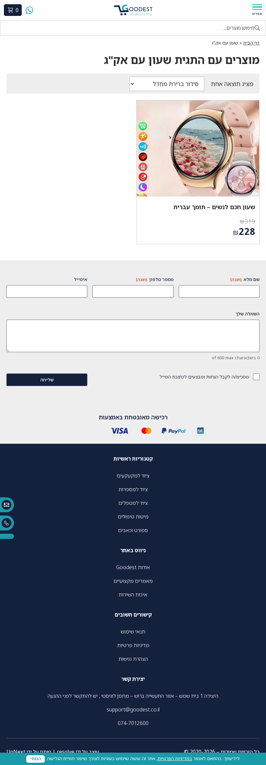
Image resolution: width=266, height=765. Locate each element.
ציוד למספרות (133, 489)
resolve (65, 751)
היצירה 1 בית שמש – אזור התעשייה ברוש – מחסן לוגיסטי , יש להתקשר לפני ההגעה (133, 695)
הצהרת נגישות (133, 658)
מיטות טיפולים (133, 516)
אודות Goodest (133, 567)
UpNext (15, 751)
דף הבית (251, 43)
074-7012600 (133, 723)
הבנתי (35, 758)
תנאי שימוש (133, 631)
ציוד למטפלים (133, 502)
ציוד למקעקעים (133, 475)
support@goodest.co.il (133, 709)
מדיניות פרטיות (133, 645)
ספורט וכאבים (133, 530)
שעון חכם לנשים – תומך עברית (214, 207)
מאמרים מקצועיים (133, 580)
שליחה (47, 379)
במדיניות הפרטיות (175, 758)
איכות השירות (133, 594)
